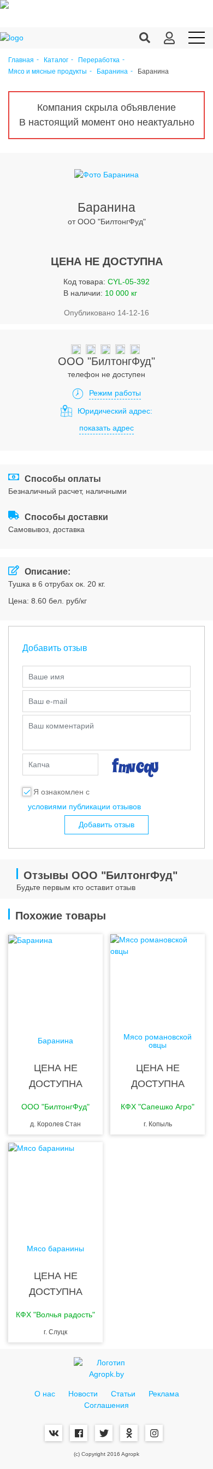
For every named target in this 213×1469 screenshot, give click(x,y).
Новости (83, 1393)
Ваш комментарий (61, 725)
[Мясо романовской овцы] (157, 978)
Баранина (112, 71)
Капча (39, 764)
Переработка (99, 60)
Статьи (123, 1393)
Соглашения (106, 1405)
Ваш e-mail (47, 701)
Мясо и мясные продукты (47, 71)
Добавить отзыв (106, 824)
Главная (21, 60)
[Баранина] (55, 978)
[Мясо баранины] (55, 1185)
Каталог (56, 60)
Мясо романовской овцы (157, 1041)
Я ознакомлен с (61, 791)
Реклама (164, 1393)
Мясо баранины (55, 1249)
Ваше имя (46, 676)
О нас (44, 1393)
